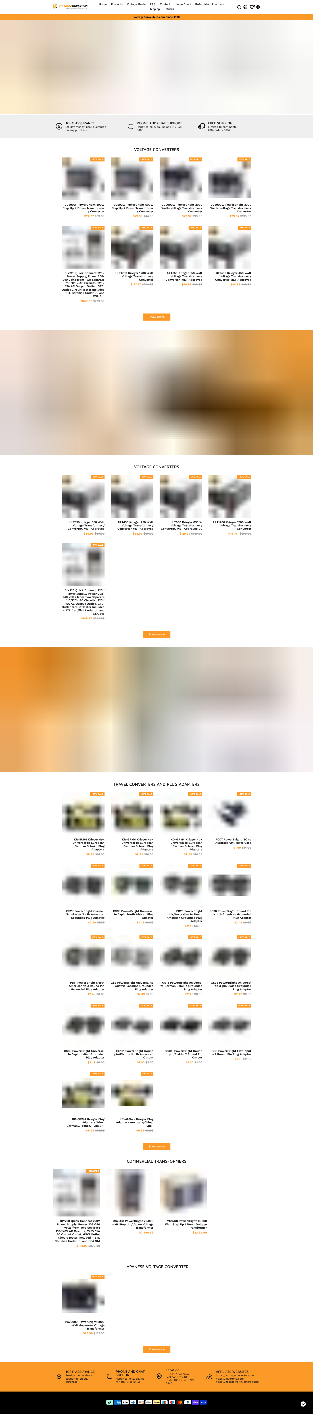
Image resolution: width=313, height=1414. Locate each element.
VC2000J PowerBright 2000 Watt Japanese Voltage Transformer (85, 1325)
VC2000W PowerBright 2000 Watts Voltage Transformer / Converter (181, 208)
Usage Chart (183, 4)
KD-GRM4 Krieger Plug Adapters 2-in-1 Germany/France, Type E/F (85, 1123)
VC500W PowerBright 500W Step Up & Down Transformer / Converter (132, 208)
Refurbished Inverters (209, 4)
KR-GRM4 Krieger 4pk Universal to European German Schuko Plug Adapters (137, 844)
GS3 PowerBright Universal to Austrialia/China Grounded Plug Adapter (132, 986)
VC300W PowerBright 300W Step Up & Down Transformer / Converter (83, 208)
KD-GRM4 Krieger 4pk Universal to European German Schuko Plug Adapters (186, 844)
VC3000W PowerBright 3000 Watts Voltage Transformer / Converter (230, 208)
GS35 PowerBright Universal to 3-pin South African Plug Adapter (133, 914)
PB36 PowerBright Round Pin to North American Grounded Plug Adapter (230, 914)
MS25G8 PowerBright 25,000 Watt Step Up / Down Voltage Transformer (132, 1224)
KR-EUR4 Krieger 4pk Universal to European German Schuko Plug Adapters (89, 844)
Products (117, 4)
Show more (157, 317)
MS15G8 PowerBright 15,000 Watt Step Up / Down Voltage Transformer (186, 1224)
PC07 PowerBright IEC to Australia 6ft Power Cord (233, 841)
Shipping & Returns (161, 9)
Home (103, 4)
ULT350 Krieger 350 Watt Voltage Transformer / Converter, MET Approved (184, 276)
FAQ (153, 4)
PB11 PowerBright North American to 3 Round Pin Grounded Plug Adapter (87, 986)
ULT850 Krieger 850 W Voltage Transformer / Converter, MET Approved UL (181, 526)
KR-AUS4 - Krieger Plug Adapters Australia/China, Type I (134, 1123)
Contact (165, 4)
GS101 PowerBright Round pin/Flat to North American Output (133, 1054)
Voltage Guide (136, 4)
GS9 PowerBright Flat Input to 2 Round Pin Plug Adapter (231, 1052)
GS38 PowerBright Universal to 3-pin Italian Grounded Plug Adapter (84, 1054)
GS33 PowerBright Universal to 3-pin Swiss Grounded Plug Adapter (231, 986)
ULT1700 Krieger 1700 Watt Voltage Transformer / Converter (134, 276)
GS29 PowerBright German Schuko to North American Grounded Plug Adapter (85, 914)
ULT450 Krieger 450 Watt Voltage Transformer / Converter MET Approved (233, 276)
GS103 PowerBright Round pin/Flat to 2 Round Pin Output (183, 1054)
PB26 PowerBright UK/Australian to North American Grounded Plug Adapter (184, 916)
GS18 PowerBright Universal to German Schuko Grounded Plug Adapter (181, 986)
